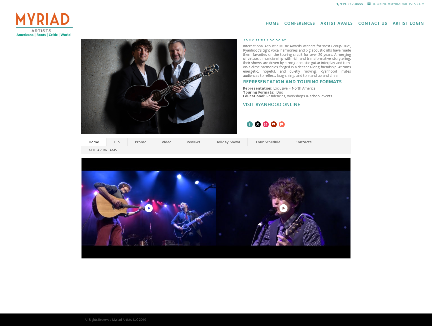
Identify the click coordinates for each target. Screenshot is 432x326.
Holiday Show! (228, 142)
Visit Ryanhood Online (271, 104)
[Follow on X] (258, 124)
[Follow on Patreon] (282, 124)
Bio (117, 142)
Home (272, 24)
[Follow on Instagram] (266, 124)
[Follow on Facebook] (250, 124)
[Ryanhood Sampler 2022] (149, 208)
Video (167, 142)
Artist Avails (336, 24)
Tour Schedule (267, 142)
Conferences (299, 24)
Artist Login (408, 24)
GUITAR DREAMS (103, 150)
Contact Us (372, 24)
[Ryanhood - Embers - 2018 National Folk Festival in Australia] (283, 208)
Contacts (304, 142)
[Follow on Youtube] (274, 124)
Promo (140, 142)
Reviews (193, 142)
